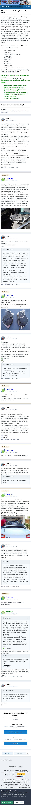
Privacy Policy (12, 766)
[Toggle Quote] (3, 249)
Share (8, 753)
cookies (12, 792)
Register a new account (15, 732)
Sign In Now (16, 743)
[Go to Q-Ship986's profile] (3, 612)
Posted (12, 120)
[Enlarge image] (5, 342)
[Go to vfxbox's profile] (3, 119)
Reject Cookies (19, 802)
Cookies (20, 766)
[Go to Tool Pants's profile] (3, 179)
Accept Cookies (7, 802)
